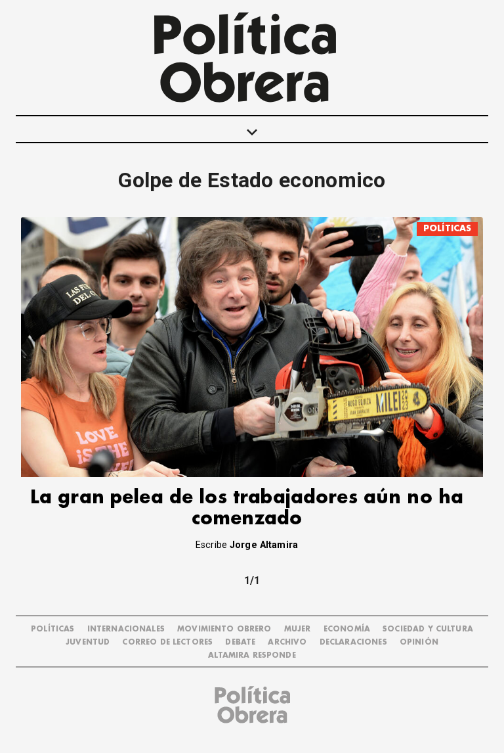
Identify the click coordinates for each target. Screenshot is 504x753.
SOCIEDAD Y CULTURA (428, 629)
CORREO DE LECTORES (167, 642)
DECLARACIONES (353, 642)
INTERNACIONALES (126, 629)
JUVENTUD (88, 642)
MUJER (297, 629)
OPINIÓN (419, 642)
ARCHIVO (287, 642)
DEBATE (240, 642)
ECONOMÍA (347, 629)
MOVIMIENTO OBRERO (224, 629)
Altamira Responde (252, 655)
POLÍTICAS (447, 228)
